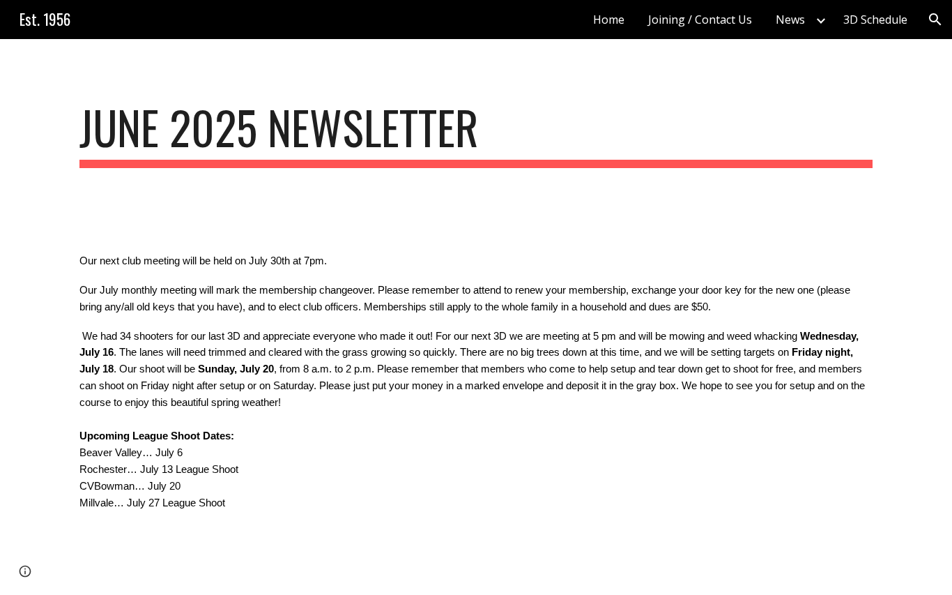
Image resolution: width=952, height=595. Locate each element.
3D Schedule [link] (875, 19)
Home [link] (608, 19)
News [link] (790, 19)
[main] (476, 134)
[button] (935, 19)
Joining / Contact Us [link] (700, 19)
